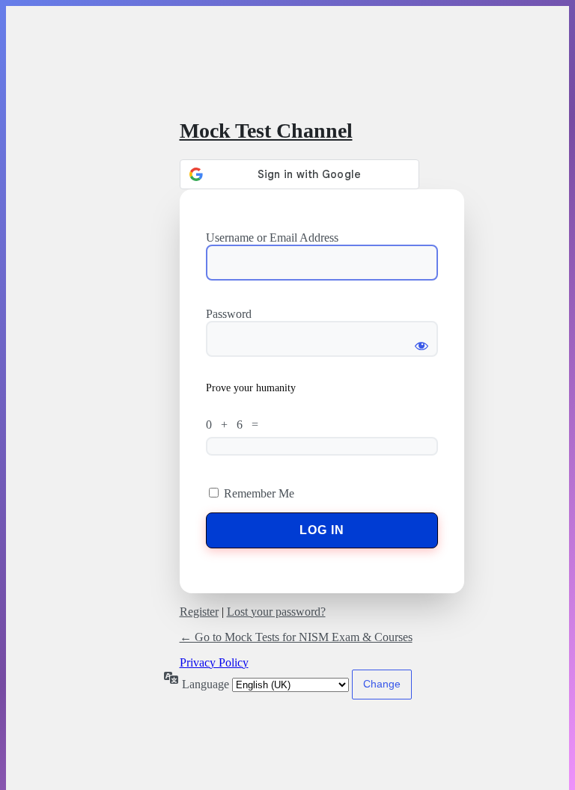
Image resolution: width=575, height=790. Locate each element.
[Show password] (421, 339)
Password (229, 313)
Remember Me (259, 493)
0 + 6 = (235, 424)
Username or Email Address (272, 237)
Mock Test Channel (266, 130)
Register (199, 611)
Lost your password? (276, 611)
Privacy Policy (214, 662)
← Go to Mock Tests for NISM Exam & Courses (296, 637)
